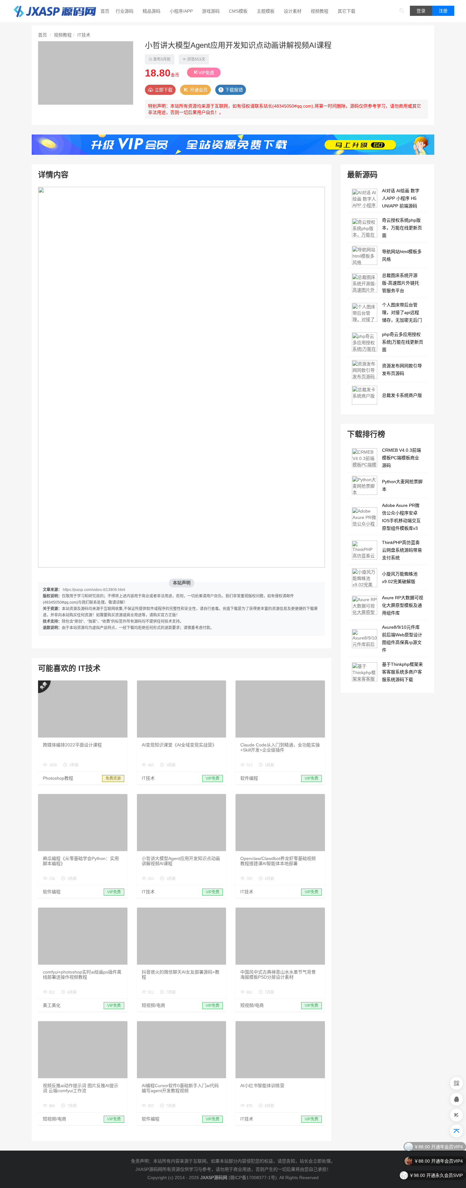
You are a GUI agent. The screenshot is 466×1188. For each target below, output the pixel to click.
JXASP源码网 (213, 1177)
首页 (104, 11)
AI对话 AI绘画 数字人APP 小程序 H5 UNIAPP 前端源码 (400, 198)
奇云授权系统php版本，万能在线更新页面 (402, 228)
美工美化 (52, 1005)
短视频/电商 (153, 1005)
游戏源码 (211, 11)
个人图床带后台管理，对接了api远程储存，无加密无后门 (402, 312)
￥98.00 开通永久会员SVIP (436, 1175)
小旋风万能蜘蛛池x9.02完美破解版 (399, 577)
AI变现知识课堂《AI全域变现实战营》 (179, 744)
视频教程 (319, 11)
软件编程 (249, 778)
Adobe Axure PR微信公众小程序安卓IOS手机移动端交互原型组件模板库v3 (401, 517)
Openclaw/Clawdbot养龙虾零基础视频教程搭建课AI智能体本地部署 (278, 861)
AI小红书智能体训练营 (262, 1085)
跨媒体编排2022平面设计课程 (72, 744)
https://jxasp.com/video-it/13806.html (94, 589)
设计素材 (292, 11)
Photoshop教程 (58, 778)
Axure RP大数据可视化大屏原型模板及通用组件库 (402, 605)
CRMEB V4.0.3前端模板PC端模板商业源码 (401, 458)
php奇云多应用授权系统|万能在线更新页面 (402, 342)
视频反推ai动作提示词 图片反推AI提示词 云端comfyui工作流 (80, 1088)
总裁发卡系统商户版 (402, 395)
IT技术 (83, 34)
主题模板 (266, 11)
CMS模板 (238, 11)
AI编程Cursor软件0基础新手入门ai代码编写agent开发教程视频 (180, 1088)
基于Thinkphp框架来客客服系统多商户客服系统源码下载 (402, 672)
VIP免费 (206, 72)
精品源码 (151, 11)
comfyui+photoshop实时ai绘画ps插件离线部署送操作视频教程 (82, 974)
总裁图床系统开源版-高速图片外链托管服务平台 (400, 283)
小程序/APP (181, 11)
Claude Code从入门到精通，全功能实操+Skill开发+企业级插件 (280, 747)
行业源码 (124, 11)
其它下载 (346, 11)
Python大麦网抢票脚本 (402, 485)
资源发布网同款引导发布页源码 (402, 369)
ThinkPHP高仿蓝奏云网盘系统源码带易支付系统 (402, 550)
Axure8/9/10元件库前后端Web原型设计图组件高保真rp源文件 (402, 639)
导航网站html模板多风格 (402, 255)
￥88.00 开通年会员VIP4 (438, 1146)
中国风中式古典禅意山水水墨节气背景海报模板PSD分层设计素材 (278, 974)
